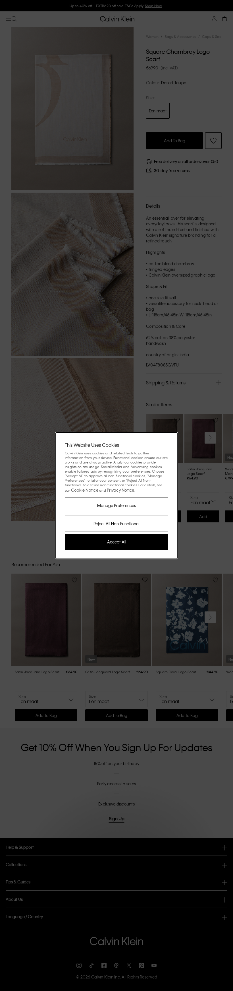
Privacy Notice (120, 490)
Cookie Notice (84, 490)
